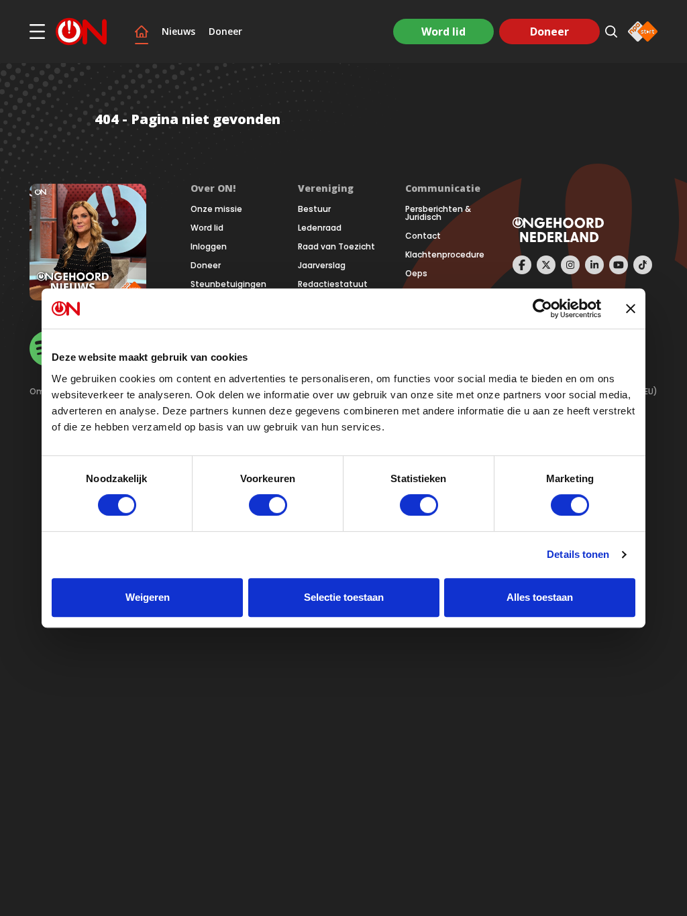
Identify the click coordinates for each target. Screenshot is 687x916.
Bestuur (314, 209)
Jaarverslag (322, 266)
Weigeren (147, 597)
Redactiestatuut (333, 284)
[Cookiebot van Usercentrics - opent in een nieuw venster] (542, 308)
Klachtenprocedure (444, 255)
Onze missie (216, 209)
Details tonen (578, 554)
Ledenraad (319, 228)
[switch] (268, 505)
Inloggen (209, 247)
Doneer (225, 31)
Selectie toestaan (344, 597)
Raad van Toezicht (336, 247)
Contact (423, 236)
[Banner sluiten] (630, 308)
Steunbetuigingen (228, 284)
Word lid (443, 31)
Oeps (416, 274)
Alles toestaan (540, 597)
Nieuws (178, 31)
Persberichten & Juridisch (438, 213)
